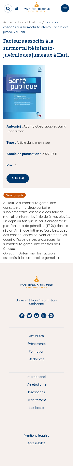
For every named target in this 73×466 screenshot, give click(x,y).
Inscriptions (36, 392)
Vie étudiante (36, 384)
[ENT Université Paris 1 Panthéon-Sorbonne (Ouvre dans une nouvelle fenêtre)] (17, 8)
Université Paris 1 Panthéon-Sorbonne (36, 302)
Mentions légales (36, 435)
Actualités (36, 336)
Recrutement (36, 400)
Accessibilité (36, 443)
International (36, 377)
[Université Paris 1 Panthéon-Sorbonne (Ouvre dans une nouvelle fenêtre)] (36, 7)
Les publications (29, 22)
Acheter (18, 178)
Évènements (36, 344)
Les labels (36, 408)
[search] (8, 8)
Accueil (8, 22)
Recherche (36, 359)
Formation (36, 351)
